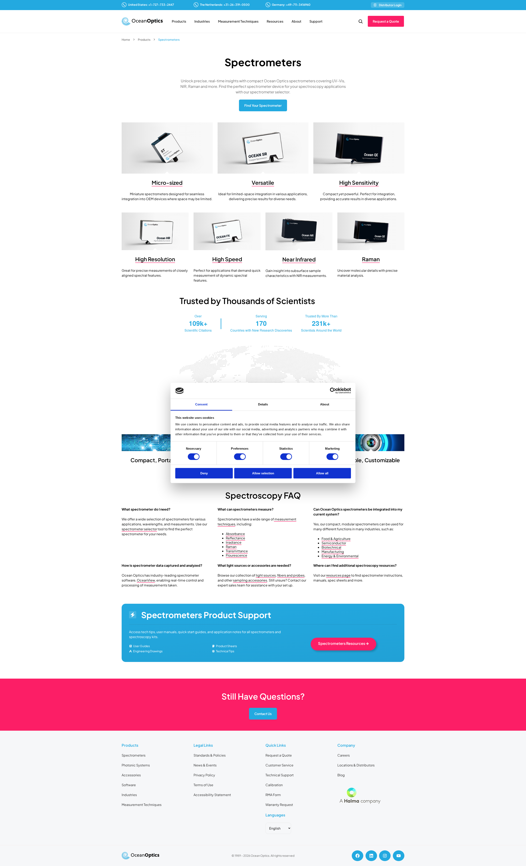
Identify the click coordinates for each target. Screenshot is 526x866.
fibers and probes (291, 575)
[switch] (240, 456)
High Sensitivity (359, 182)
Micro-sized (167, 182)
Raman (371, 259)
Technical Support (279, 775)
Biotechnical (331, 547)
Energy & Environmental (340, 556)
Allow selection (263, 473)
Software (129, 785)
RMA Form (273, 795)
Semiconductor (334, 543)
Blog (341, 775)
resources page (338, 575)
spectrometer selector (139, 529)
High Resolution (155, 259)
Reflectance (235, 538)
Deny (204, 473)
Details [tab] (263, 404)
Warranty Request (279, 804)
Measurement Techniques (238, 21)
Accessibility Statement (212, 795)
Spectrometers (133, 755)
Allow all (322, 473)
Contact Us (263, 714)
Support (315, 21)
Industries (202, 21)
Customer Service (279, 765)
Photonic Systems (136, 765)
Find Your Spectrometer (263, 105)
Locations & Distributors (356, 765)
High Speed (227, 259)
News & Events (205, 765)
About (296, 21)
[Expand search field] (360, 21)
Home (126, 39)
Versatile (263, 182)
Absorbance (235, 534)
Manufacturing (333, 551)
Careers (343, 755)
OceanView (146, 580)
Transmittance (237, 551)
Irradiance (233, 542)
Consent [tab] (201, 404)
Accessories (131, 775)
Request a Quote (386, 21)
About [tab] (324, 404)
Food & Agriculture (336, 538)
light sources (266, 575)
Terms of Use (203, 785)
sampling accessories (250, 580)
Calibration (274, 785)
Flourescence (236, 555)
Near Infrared (299, 259)
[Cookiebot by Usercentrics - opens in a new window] (333, 391)
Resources (275, 21)
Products (179, 21)
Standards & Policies (210, 755)
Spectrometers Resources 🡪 (343, 643)
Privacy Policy (204, 775)
